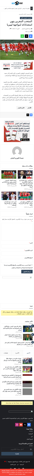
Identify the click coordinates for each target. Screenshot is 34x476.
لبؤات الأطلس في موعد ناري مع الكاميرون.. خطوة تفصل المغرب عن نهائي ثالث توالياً (12, 368)
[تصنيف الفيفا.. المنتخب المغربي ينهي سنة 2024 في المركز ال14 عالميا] (8, 174)
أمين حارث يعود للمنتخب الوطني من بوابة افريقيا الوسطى (10, 203)
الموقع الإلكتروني (28, 257)
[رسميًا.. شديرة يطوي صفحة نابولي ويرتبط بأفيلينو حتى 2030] (28, 337)
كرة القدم (20, 108)
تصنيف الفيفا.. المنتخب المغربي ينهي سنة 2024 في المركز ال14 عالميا (9, 182)
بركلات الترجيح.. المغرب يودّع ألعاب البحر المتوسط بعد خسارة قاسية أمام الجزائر (12, 328)
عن (32, 436)
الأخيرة (17, 353)
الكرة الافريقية (22, 14)
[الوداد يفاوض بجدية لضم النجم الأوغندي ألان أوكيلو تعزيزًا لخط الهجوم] (27, 384)
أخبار (29, 108)
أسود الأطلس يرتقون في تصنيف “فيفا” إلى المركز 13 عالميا (26, 203)
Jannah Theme (6, 470)
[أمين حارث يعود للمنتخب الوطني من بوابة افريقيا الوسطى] (8, 196)
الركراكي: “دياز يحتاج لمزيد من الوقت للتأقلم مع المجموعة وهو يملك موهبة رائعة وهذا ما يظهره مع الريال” (26, 184)
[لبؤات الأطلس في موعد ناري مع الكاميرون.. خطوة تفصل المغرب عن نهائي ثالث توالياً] (27, 369)
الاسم (31, 243)
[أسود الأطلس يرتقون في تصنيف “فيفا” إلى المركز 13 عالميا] (25, 196)
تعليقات (6, 353)
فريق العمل (30, 439)
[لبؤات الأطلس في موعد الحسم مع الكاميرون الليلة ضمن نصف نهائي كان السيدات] (27, 392)
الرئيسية (29, 14)
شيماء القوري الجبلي (26, 28)
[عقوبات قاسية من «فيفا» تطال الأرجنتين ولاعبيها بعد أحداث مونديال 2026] (27, 361)
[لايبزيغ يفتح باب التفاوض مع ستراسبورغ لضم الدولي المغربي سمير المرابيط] (27, 376)
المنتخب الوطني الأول (26, 18)
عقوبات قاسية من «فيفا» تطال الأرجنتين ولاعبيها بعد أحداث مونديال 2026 (12, 360)
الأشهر (28, 353)
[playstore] (17, 65)
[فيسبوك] (31, 115)
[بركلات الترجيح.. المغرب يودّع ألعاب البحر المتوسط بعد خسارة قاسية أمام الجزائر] (28, 329)
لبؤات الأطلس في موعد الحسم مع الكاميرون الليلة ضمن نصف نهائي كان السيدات (12, 391)
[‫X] (28, 115)
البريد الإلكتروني (28, 250)
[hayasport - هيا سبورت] (17, 3)
